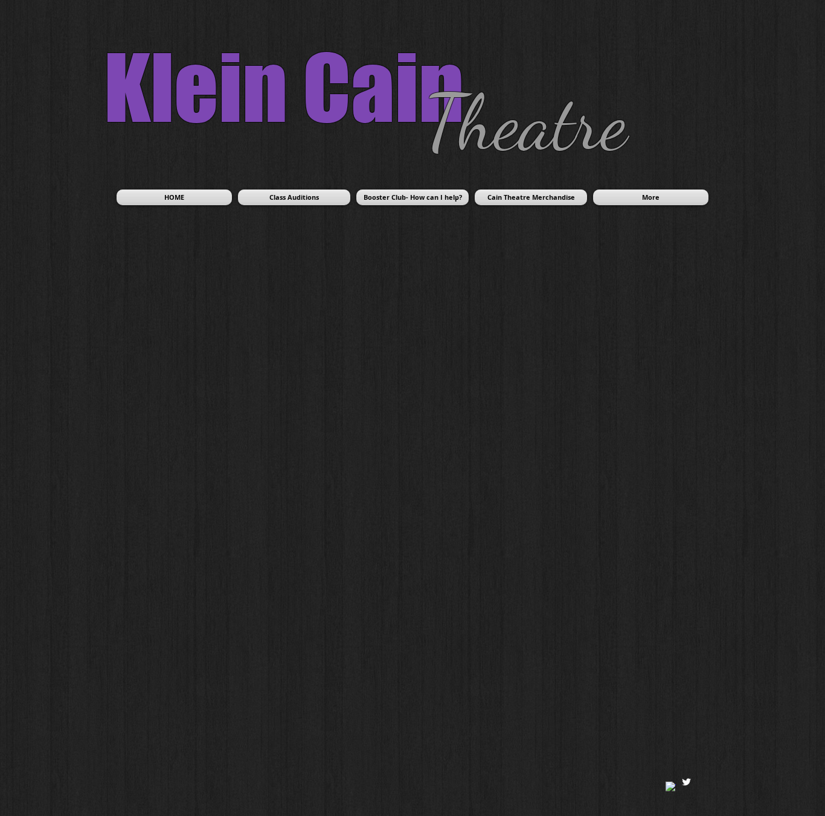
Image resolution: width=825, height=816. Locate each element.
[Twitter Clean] (686, 782)
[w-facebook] (671, 787)
